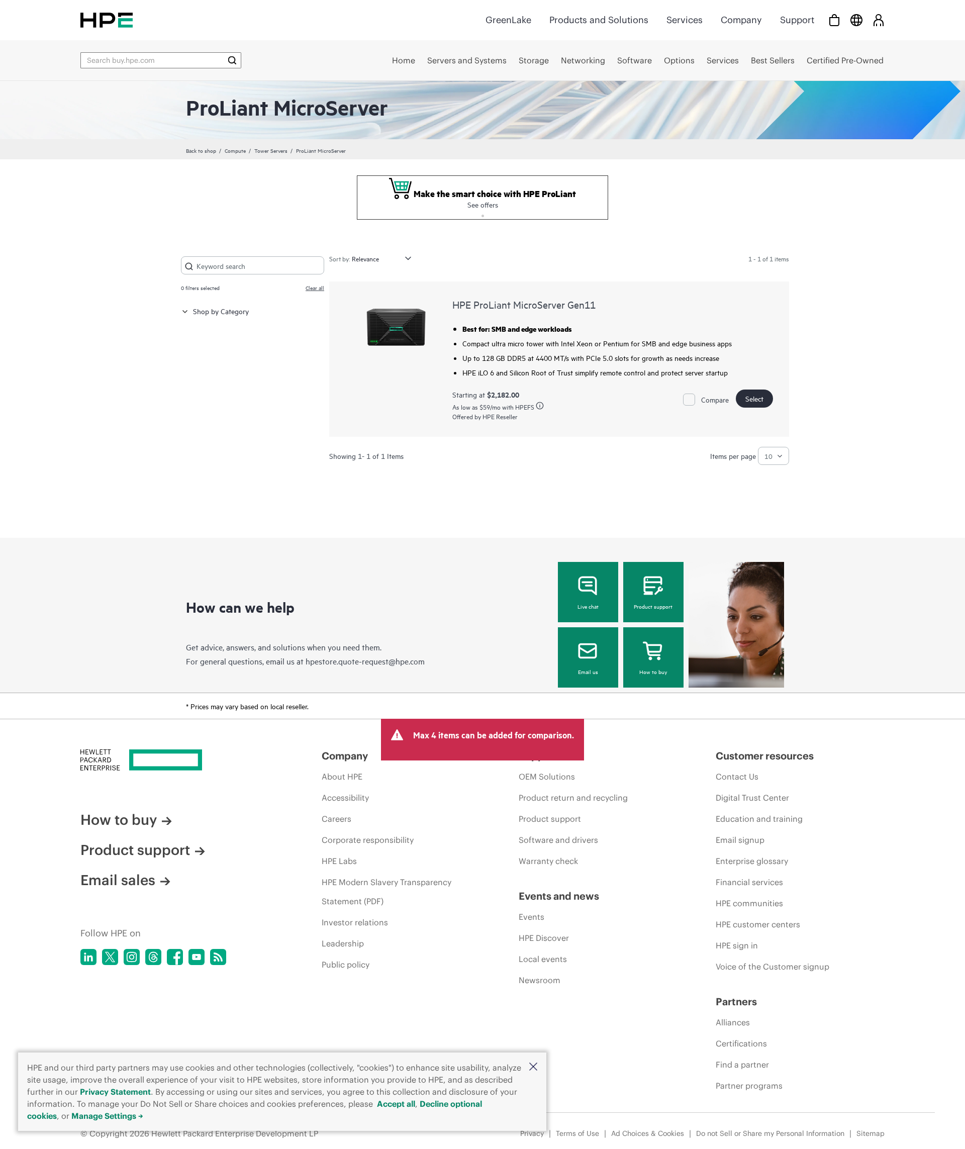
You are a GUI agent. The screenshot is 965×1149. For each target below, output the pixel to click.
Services (684, 20)
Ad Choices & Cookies (647, 1133)
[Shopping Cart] (834, 20)
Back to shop (201, 150)
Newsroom (539, 980)
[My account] (879, 20)
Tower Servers (270, 150)
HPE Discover (544, 938)
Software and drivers (558, 840)
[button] (533, 1067)
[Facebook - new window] (175, 957)
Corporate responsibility (368, 840)
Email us (588, 671)
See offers (482, 204)
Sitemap (870, 1133)
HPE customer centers (758, 924)
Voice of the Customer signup (772, 967)
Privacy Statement (115, 1092)
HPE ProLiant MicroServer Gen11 (524, 304)
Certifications (741, 1043)
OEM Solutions (547, 777)
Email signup (740, 840)
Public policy (345, 965)
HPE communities (749, 903)
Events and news (559, 896)
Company (741, 20)
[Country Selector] (856, 20)
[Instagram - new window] (132, 957)
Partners (736, 1001)
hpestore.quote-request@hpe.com (365, 660)
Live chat (588, 606)
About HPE (342, 777)
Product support (653, 606)
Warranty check (548, 861)
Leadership (343, 943)
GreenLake (508, 20)
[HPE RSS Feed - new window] (218, 957)
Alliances (733, 1022)
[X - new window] (110, 957)
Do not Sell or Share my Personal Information (770, 1133)
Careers (336, 819)
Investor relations (355, 922)
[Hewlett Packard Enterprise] (106, 20)
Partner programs (749, 1086)
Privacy (532, 1133)
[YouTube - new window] (196, 957)
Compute (235, 150)
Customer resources (765, 755)
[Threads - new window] (153, 957)
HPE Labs (339, 861)
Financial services (749, 882)
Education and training (759, 819)
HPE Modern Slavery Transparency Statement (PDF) (386, 891)
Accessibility (345, 798)
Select (754, 398)
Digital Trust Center (752, 798)
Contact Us (737, 777)
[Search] (232, 60)
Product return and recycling (573, 798)
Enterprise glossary (752, 861)
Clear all (315, 287)
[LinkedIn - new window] (88, 957)
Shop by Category (221, 311)
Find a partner (742, 1065)
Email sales (117, 880)
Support (797, 20)
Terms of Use (577, 1133)
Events (531, 917)
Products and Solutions (598, 20)
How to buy (653, 671)
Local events (543, 959)
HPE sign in (737, 945)
